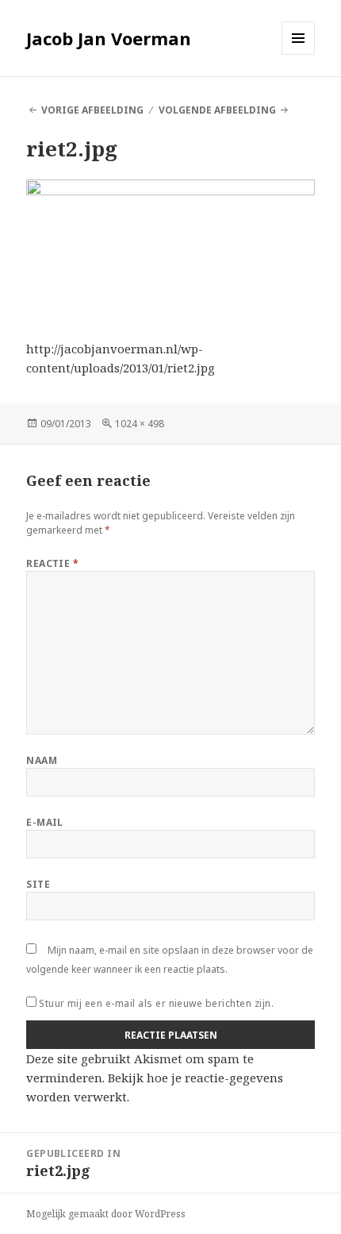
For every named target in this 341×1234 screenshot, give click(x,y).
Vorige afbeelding (92, 110)
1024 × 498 (139, 423)
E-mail (44, 822)
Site (38, 884)
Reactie (52, 563)
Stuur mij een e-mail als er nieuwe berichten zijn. (156, 1003)
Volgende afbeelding (217, 110)
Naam (41, 760)
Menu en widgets (298, 54)
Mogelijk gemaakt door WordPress (106, 1214)
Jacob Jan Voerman (108, 38)
